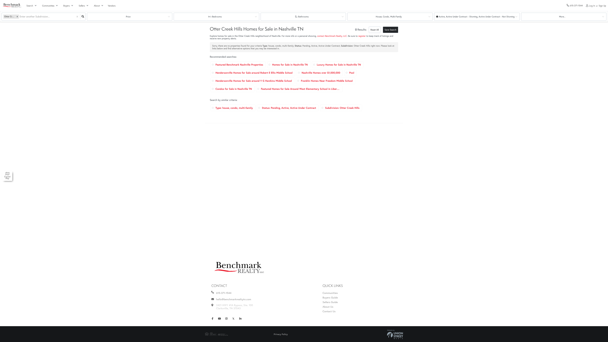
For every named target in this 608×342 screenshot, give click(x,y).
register (362, 35)
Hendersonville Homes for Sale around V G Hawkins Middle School (253, 80)
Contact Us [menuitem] (329, 311)
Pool (351, 72)
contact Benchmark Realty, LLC (332, 35)
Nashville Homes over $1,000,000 (321, 72)
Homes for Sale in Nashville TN (290, 64)
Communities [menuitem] (330, 293)
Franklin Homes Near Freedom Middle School (327, 80)
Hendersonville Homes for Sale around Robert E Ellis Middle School (254, 72)
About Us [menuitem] (328, 306)
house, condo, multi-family (389, 16)
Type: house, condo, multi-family (234, 108)
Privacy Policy (281, 334)
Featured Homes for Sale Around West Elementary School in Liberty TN (300, 89)
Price (128, 16)
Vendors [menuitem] (112, 5)
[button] (17, 17)
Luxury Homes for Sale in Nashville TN (339, 64)
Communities (48, 5)
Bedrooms (217, 16)
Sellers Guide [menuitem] (330, 302)
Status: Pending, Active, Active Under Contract (289, 108)
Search (29, 5)
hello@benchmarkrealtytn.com (233, 299)
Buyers (66, 5)
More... (562, 16)
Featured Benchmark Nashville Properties (239, 64)
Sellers (82, 5)
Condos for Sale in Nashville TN (233, 89)
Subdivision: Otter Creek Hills (342, 108)
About (97, 5)
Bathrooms (303, 16)
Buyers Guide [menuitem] (330, 297)
